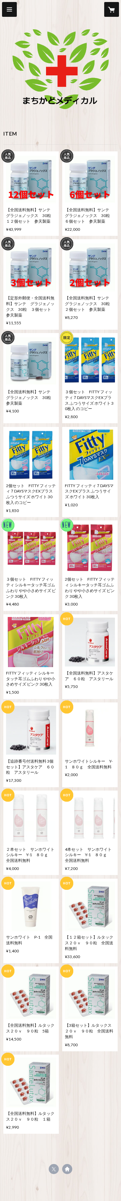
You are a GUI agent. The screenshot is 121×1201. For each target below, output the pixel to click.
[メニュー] (9, 9)
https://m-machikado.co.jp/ (67, 1169)
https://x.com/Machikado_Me (54, 1169)
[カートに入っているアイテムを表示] (111, 9)
